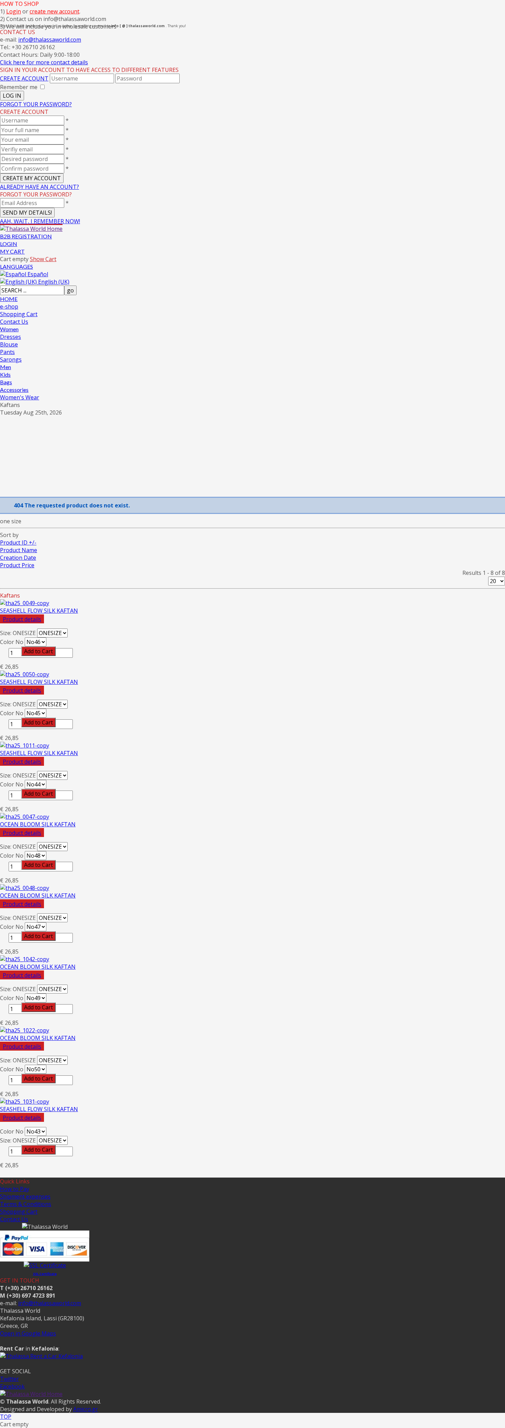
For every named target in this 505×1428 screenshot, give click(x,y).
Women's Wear (19, 397)
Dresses (10, 337)
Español (37, 274)
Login (13, 11)
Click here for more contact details (44, 62)
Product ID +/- (18, 542)
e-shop (9, 306)
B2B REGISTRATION (26, 236)
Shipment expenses (25, 1196)
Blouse (9, 344)
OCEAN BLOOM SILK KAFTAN (38, 824)
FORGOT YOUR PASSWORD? (36, 104)
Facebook (12, 1386)
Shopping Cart (18, 314)
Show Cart (43, 259)
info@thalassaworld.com (49, 39)
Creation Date (18, 557)
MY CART (12, 251)
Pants (7, 352)
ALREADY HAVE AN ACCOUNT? (39, 187)
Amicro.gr (85, 1409)
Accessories (14, 389)
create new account (54, 11)
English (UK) (53, 282)
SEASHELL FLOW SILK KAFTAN (39, 610)
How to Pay (14, 1189)
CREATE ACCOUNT (24, 78)
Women (9, 329)
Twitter (9, 1379)
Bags (6, 382)
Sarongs (11, 359)
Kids (5, 374)
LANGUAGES (16, 266)
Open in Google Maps (28, 1333)
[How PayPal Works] (44, 1257)
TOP (5, 1416)
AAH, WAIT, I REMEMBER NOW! (40, 221)
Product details (22, 619)
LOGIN (8, 243)
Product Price (17, 565)
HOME (9, 299)
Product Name (18, 550)
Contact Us (14, 321)
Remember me (18, 87)
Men (5, 367)
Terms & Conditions (25, 1204)
